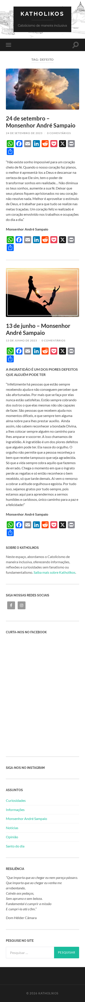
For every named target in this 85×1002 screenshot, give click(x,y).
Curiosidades (16, 800)
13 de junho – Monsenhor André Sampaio (38, 329)
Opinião (12, 837)
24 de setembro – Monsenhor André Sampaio (40, 122)
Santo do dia (15, 846)
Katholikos (42, 13)
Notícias (12, 828)
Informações (15, 809)
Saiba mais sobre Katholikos (54, 572)
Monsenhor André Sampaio (26, 818)
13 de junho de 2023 (21, 340)
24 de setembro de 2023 (24, 133)
